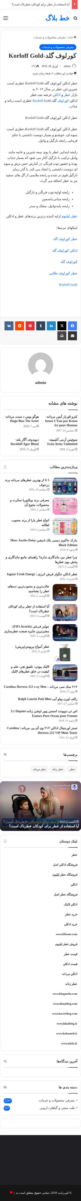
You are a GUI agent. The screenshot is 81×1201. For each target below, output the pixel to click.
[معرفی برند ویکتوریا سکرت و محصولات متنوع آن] (65, 506)
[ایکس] (61, 325)
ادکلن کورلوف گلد (64, 250)
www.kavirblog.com (64, 1013)
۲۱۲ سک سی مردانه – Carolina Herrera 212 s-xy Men (40, 687)
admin (67, 66)
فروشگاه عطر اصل (65, 894)
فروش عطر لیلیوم (66, 944)
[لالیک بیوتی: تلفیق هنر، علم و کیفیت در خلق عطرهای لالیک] (65, 672)
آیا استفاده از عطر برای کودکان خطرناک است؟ (41, 4)
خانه (71, 37)
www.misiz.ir (69, 1043)
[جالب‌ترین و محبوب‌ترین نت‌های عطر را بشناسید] (65, 592)
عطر (67, 95)
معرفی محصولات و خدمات (49, 37)
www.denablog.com (65, 1003)
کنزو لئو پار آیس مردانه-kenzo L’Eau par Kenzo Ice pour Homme (61, 421)
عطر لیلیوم (69, 216)
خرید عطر (71, 914)
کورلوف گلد (69, 262)
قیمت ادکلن (70, 964)
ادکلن (57, 95)
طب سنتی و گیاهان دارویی (57, 1108)
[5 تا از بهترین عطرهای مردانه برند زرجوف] (65, 486)
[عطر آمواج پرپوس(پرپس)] (65, 652)
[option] (40, 806)
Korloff (38, 100)
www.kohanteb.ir (66, 1033)
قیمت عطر (70, 954)
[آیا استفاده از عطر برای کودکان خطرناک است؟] (65, 612)
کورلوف (63, 100)
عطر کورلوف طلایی (63, 273)
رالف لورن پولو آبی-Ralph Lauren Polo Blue (47, 699)
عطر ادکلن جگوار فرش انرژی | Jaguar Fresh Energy (42, 574)
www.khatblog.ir (67, 1023)
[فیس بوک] (72, 325)
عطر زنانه (57, 769)
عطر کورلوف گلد (65, 239)
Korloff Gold (68, 284)
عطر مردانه (39, 769)
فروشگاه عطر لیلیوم (64, 874)
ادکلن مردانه (69, 974)
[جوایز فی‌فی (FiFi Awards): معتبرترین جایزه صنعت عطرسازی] (65, 632)
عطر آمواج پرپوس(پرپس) (32, 646)
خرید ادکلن (70, 924)
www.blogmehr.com (65, 993)
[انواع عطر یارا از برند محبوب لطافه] (65, 526)
